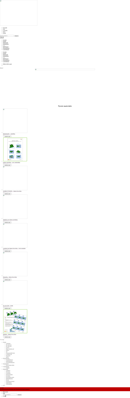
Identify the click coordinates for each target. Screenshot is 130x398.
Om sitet (5, 27)
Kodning (8, 376)
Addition (8, 370)
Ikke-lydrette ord (10, 349)
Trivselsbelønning (10, 362)
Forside (5, 40)
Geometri (8, 373)
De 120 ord (8, 345)
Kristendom (6, 44)
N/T (4, 45)
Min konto (5, 391)
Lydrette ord (9, 354)
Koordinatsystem (10, 377)
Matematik (5, 42)
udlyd (7, 357)
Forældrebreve (9, 359)
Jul (6, 351)
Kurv (4, 31)
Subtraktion (9, 382)
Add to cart (7, 136)
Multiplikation (9, 378)
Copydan (5, 30)
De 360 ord (8, 346)
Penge (7, 380)
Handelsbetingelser (4, 389)
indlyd (7, 350)
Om (4, 29)
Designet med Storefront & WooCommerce (19, 389)
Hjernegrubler (9, 374)
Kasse (4, 33)
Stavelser (8, 355)
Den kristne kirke (10, 365)
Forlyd (7, 347)
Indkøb (7, 367)
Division (8, 372)
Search (16, 35)
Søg (4, 393)
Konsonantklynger (10, 353)
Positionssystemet (10, 381)
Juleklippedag (9, 361)
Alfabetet (8, 343)
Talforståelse (9, 384)
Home (1, 68)
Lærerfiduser (6, 49)
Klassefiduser (6, 48)
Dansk (4, 41)
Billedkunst (5, 46)
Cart (4, 396)
